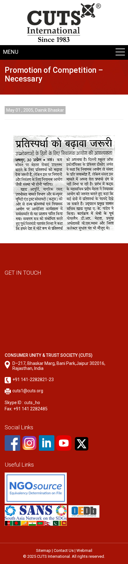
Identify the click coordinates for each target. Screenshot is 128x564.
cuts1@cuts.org (27, 390)
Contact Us (64, 550)
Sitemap (43, 550)
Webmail (84, 550)
